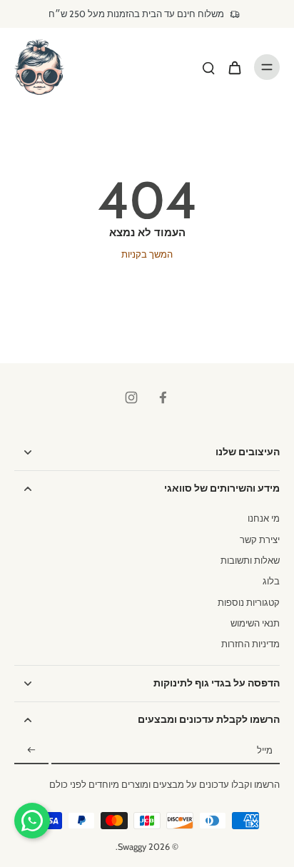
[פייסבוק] (162, 397)
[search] (208, 67)
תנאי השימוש (255, 623)
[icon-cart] (234, 67)
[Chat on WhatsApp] (32, 820)
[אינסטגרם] (131, 397)
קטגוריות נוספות (249, 602)
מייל (265, 751)
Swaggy (132, 846)
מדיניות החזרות (250, 644)
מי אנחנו (264, 518)
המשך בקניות (147, 254)
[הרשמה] (31, 751)
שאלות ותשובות (250, 560)
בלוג (271, 581)
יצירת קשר (260, 539)
